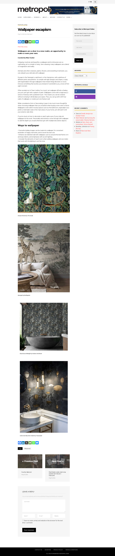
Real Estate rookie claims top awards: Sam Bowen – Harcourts (57, 473)
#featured (27, 448)
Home (20, 17)
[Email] (30, 41)
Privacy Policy (58, 549)
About (45, 17)
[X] (26, 41)
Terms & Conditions (71, 549)
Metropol (29, 34)
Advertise (48, 549)
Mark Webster (80, 118)
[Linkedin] (23, 41)
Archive (52, 17)
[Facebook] (19, 41)
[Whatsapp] (33, 41)
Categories (27, 17)
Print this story (22, 47)
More (68, 17)
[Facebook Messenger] (37, 41)
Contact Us (61, 17)
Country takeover (26, 472)
